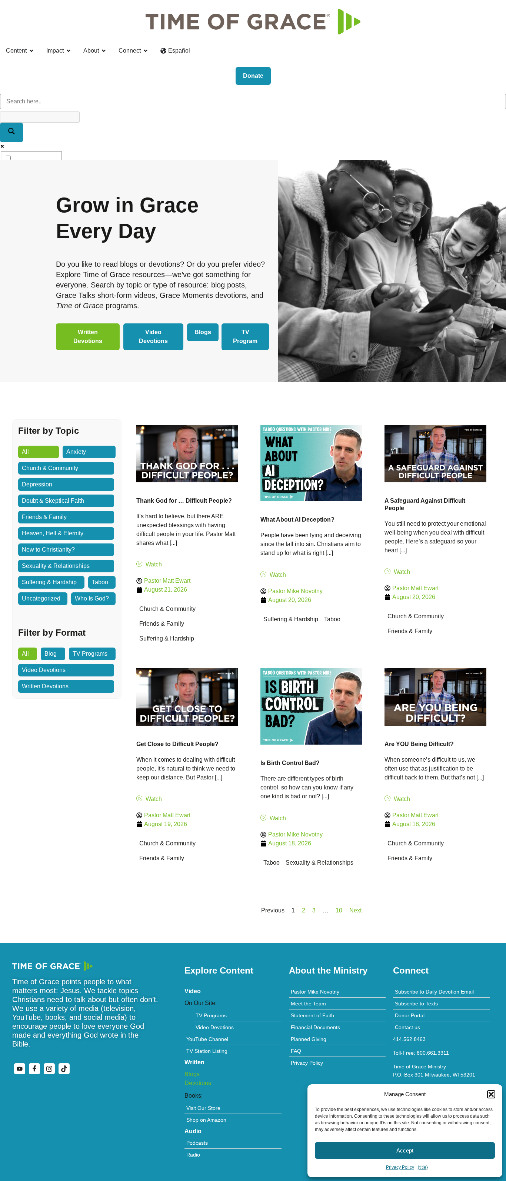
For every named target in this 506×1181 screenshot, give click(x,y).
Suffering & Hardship (49, 582)
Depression (37, 484)
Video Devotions (44, 670)
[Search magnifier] (11, 132)
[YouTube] (19, 1068)
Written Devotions (45, 686)
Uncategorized (41, 598)
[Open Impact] (68, 50)
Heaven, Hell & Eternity (52, 533)
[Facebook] (34, 1068)
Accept (404, 1150)
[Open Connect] (146, 50)
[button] (491, 1094)
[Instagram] (49, 1068)
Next (355, 910)
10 (339, 910)
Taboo (100, 582)
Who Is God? (92, 598)
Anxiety (76, 452)
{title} (423, 1167)
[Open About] (104, 50)
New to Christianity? (48, 549)
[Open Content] (31, 50)
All (25, 452)
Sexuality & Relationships (56, 566)
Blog (50, 654)
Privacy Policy (400, 1167)
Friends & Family (44, 517)
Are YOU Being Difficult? (419, 744)
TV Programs (90, 654)
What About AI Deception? (297, 519)
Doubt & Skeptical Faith (53, 501)
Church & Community (50, 468)
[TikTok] (64, 1068)
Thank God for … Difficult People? (184, 501)
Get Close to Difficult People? (177, 744)
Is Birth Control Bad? (290, 763)
